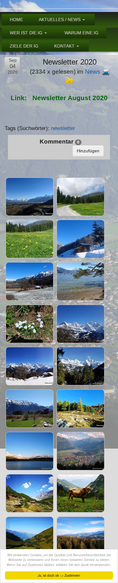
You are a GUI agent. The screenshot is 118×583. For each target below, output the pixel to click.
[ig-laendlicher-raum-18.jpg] (29, 366)
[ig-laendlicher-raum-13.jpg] (80, 239)
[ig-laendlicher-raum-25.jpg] (80, 493)
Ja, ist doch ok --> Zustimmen (59, 575)
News (92, 71)
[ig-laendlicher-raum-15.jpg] (80, 281)
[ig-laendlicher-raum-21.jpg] (80, 408)
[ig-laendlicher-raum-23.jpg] (80, 451)
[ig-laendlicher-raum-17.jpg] (80, 324)
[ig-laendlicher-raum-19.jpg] (80, 366)
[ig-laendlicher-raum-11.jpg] (80, 197)
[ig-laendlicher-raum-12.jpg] (29, 239)
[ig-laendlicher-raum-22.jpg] (29, 451)
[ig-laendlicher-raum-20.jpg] (29, 408)
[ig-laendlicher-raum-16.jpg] (29, 324)
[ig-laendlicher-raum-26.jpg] (29, 536)
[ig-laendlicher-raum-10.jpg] (29, 197)
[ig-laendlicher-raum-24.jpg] (29, 493)
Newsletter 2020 (70, 62)
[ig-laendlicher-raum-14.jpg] (29, 281)
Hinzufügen (88, 150)
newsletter (63, 128)
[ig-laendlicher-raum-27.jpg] (80, 536)
